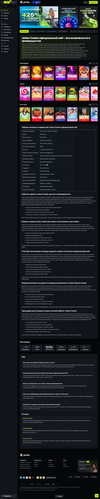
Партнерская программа (25, 466)
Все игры (25, 31)
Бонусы (36, 466)
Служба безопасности (25, 464)
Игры (50, 462)
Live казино (51, 464)
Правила (36, 462)
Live (64, 462)
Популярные (64, 31)
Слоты (33, 31)
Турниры (36, 464)
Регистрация (93, 2)
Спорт (13, 2)
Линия (64, 464)
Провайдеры (51, 466)
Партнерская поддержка (25, 468)
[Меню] (2, 2)
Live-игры (42, 31)
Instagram (94, 476)
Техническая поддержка (25, 462)
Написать (82, 468)
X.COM (86, 476)
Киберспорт (66, 466)
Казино (6, 2)
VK (71, 476)
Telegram (78, 476)
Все (90, 63)
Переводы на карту (51, 477)
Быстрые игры (52, 31)
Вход (85, 2)
